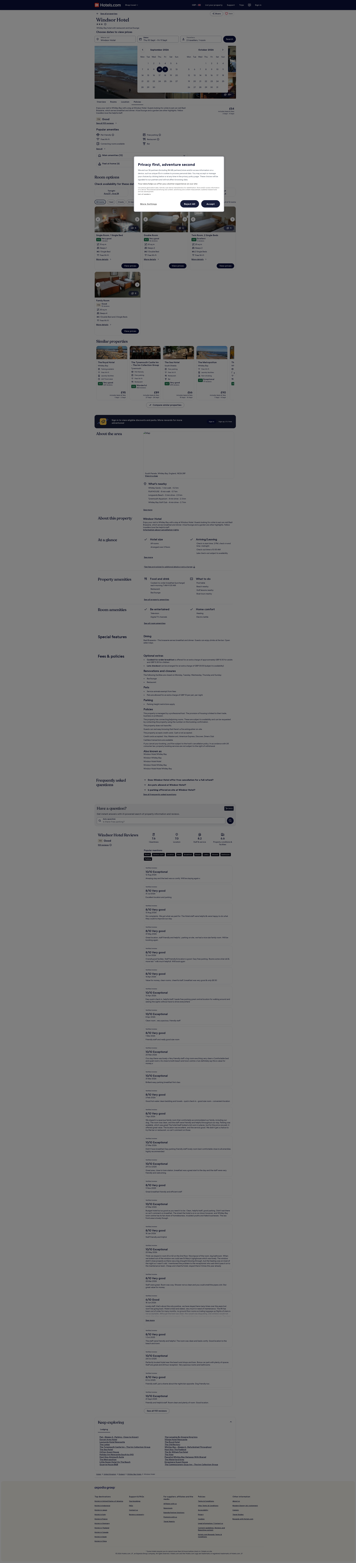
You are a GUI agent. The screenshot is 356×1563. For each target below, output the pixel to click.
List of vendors (144, 194)
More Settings (148, 204)
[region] (179, 184)
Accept (211, 204)
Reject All (189, 204)
